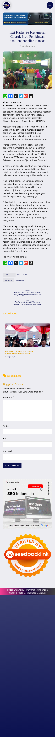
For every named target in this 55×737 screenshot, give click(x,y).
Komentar (8, 397)
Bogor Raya (20, 280)
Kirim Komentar (12, 465)
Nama (6, 425)
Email (5, 438)
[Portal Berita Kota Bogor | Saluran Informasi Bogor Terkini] (6, 5)
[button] (50, 5)
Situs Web (7, 451)
